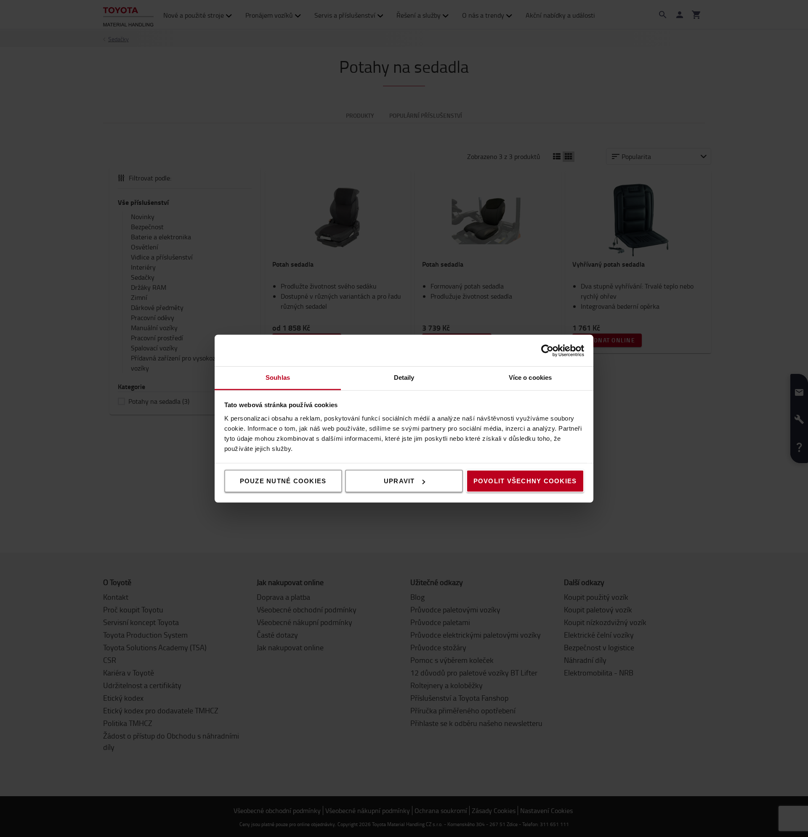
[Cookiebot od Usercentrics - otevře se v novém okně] (547, 350)
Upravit (399, 481)
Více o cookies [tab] (530, 377)
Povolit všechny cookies (525, 481)
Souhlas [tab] (278, 377)
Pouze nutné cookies (283, 481)
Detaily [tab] (404, 377)
